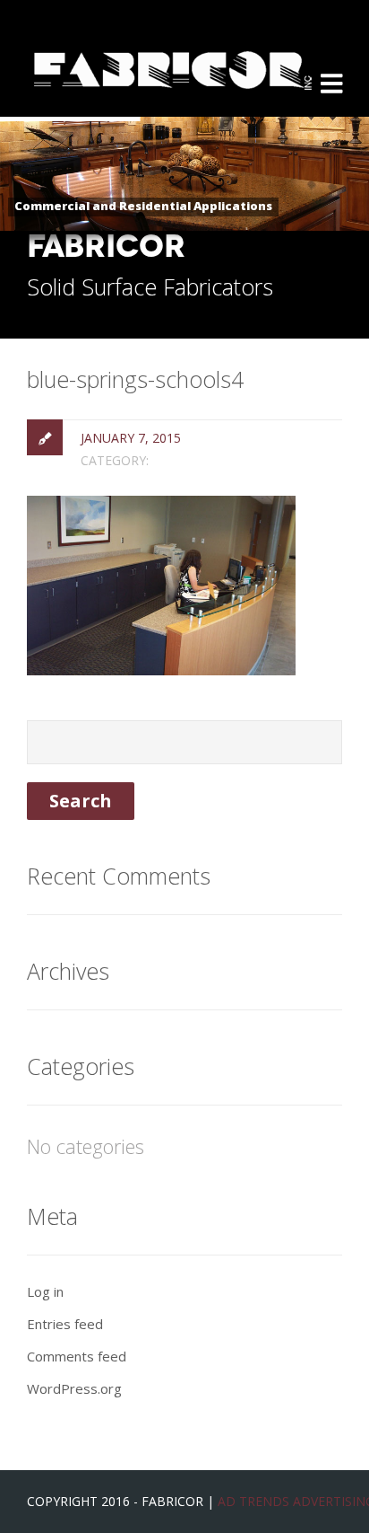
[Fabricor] (173, 54)
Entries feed (65, 1324)
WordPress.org (74, 1388)
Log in (45, 1291)
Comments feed (76, 1356)
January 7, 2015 (131, 437)
